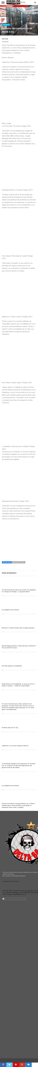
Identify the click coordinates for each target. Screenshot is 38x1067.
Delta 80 (5, 39)
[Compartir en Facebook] (3, 1065)
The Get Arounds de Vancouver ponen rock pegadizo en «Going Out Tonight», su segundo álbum (19, 591)
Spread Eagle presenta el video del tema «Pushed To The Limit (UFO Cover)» (19, 647)
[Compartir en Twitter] (9, 1065)
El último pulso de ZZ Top (10, 727)
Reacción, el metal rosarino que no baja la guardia (18, 628)
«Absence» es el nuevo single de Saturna (15, 745)
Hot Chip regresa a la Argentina (12, 666)
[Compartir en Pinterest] (16, 1065)
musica (22, 562)
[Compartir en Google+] (22, 1065)
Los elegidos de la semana (10, 610)
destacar (15, 562)
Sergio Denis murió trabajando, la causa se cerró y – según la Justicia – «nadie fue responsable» (18, 685)
